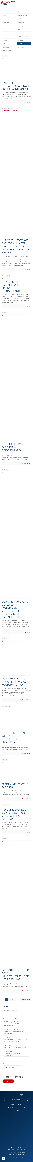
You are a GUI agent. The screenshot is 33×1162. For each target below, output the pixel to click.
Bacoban (20, 33)
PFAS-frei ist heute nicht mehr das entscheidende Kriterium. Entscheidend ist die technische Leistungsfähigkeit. (16, 1039)
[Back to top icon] (29, 1158)
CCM (19, 29)
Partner (20, 43)
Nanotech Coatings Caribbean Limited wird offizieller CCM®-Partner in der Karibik (16, 246)
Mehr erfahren (26, 102)
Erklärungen (21, 22)
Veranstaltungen (22, 47)
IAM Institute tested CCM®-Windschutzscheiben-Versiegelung (17, 975)
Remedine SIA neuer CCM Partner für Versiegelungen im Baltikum (15, 814)
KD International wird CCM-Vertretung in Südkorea (13, 737)
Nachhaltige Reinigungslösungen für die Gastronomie (16, 86)
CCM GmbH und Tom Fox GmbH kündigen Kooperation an (15, 681)
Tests (4, 15)
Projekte (5, 40)
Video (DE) (5, 36)
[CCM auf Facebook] (18, 1095)
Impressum (20, 1104)
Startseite (12, 1104)
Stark (4, 29)
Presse (5, 43)
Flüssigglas (6, 47)
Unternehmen (7, 50)
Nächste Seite (25, 999)
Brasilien (5, 19)
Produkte (20, 40)
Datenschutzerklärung (13, 1107)
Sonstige (5, 33)
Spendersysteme (22, 15)
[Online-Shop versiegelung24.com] (21, 1095)
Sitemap (23, 1107)
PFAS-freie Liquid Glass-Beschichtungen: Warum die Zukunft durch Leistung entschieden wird (15, 1023)
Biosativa (20, 12)
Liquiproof (6, 26)
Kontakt (16, 1110)
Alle (4, 12)
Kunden (20, 19)
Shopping (20, 26)
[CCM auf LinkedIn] (11, 1095)
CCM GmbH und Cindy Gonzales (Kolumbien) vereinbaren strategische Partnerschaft (16, 609)
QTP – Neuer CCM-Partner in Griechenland (13, 447)
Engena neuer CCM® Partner (15, 786)
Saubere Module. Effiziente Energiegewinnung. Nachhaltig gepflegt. (15, 1046)
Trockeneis (6, 22)
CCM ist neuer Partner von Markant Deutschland (11, 286)
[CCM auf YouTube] (15, 1095)
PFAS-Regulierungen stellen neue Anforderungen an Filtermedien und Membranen (13, 1053)
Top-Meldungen (22, 36)
